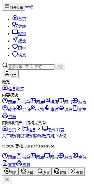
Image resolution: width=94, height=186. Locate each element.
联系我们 (26, 136)
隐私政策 (42, 136)
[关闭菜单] (7, 180)
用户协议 (58, 136)
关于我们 (10, 136)
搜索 (59, 67)
